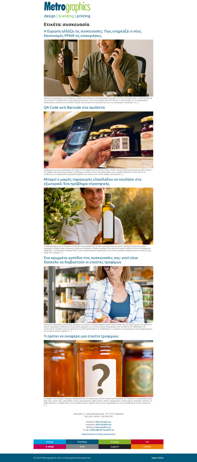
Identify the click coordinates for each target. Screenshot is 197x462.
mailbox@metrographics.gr (101, 430)
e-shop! (50, 446)
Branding (82, 441)
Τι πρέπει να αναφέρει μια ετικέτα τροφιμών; (81, 336)
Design (49, 441)
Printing (115, 441)
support (115, 446)
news (82, 446)
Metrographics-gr (103, 427)
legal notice (157, 457)
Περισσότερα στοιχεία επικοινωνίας (98, 434)
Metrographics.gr (103, 422)
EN (147, 441)
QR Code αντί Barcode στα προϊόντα (74, 107)
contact (147, 446)
